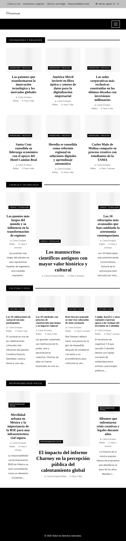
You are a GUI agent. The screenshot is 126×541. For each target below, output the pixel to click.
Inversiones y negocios (20, 68)
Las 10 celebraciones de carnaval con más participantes (18, 320)
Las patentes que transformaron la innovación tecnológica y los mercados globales (23, 84)
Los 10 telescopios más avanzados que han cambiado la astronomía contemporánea (108, 225)
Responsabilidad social (51, 442)
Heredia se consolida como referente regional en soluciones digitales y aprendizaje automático (63, 154)
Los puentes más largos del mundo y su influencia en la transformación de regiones (18, 225)
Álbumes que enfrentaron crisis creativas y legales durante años (108, 426)
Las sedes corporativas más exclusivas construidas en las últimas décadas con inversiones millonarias (102, 88)
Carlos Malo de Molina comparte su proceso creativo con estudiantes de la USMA (102, 152)
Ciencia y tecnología (49, 241)
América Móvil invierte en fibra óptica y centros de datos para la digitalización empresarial (63, 86)
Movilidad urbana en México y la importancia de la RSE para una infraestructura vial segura (18, 426)
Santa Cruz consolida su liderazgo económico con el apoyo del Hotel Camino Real (23, 152)
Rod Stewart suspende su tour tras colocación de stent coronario (77, 320)
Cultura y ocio (17, 309)
